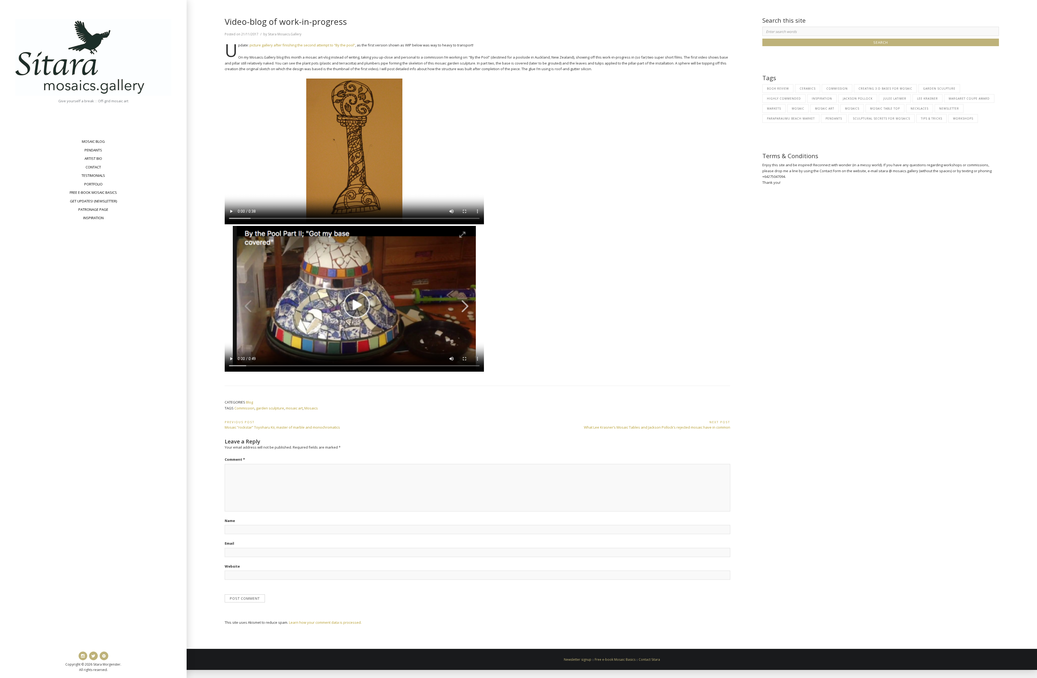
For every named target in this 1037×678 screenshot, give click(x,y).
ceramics (808, 88)
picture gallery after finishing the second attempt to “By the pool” (302, 45)
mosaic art (294, 408)
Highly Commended (784, 98)
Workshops (963, 118)
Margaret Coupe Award (969, 98)
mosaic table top (885, 108)
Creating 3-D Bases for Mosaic (885, 88)
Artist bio (93, 158)
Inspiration (93, 217)
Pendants (93, 150)
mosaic (798, 108)
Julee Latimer (894, 98)
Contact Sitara (649, 659)
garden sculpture (270, 408)
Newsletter (949, 108)
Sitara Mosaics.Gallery (284, 34)
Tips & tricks (931, 118)
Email (229, 543)
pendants (834, 118)
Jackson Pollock (858, 98)
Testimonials (93, 175)
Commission (244, 408)
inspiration (822, 98)
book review (778, 88)
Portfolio (93, 184)
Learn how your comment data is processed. (325, 622)
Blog (249, 402)
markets (774, 108)
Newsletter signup (577, 659)
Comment (235, 459)
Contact (93, 167)
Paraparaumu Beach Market (791, 118)
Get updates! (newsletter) (93, 201)
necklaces (919, 108)
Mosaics (311, 408)
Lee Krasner (927, 98)
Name (230, 520)
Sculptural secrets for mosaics (881, 118)
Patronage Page (93, 209)
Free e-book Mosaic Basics (93, 192)
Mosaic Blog (93, 141)
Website (232, 566)
